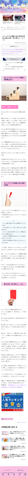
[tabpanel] (8, 19)
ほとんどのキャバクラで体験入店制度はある (14, 49)
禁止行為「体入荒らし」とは (10, 53)
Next (27, 19)
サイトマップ (7, 470)
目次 (11, 59)
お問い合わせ (20, 470)
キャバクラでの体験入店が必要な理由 (12, 51)
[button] (25, 260)
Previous (1, 19)
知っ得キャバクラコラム (8, 418)
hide (16, 46)
